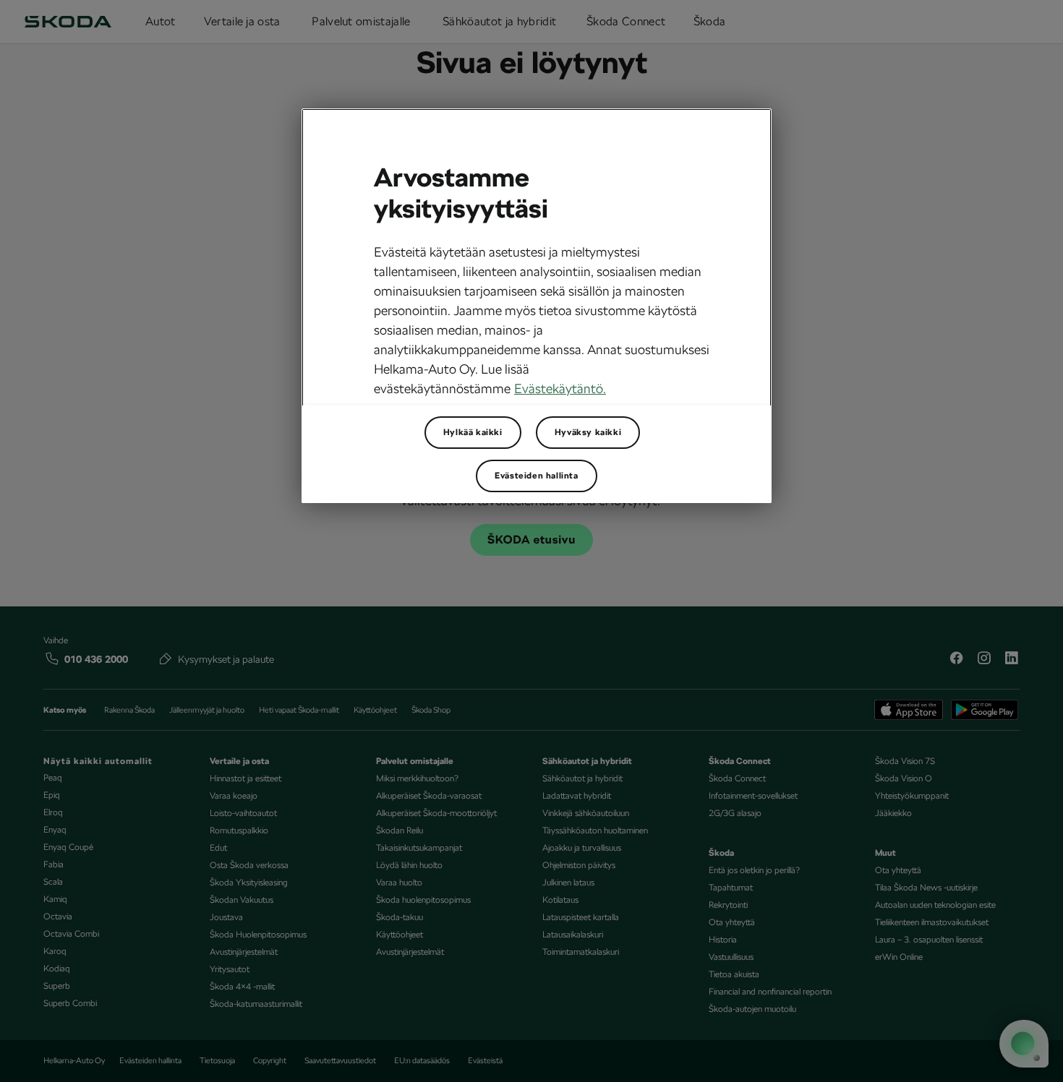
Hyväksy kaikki (588, 432)
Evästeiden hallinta (536, 476)
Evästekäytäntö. (560, 388)
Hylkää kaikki (473, 432)
